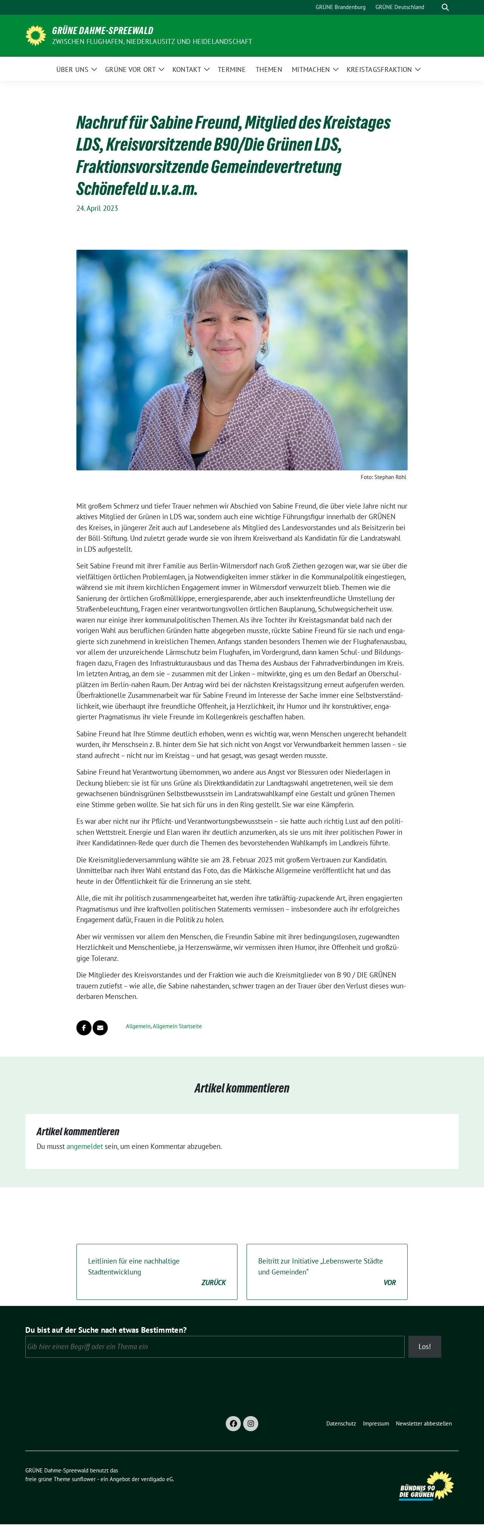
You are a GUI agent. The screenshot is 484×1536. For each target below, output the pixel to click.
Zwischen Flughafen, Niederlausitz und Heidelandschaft (152, 41)
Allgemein (138, 1026)
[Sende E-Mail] (100, 1027)
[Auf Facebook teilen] (84, 1027)
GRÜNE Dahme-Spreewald (103, 30)
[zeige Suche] (445, 7)
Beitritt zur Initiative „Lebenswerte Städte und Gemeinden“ (327, 1271)
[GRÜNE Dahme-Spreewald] (35, 34)
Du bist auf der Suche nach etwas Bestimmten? (106, 1330)
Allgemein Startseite (177, 1026)
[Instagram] (250, 1423)
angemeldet (85, 1146)
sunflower (84, 1479)
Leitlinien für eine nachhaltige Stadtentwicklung (157, 1271)
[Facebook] (233, 1423)
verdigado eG (157, 1479)
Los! (425, 1346)
